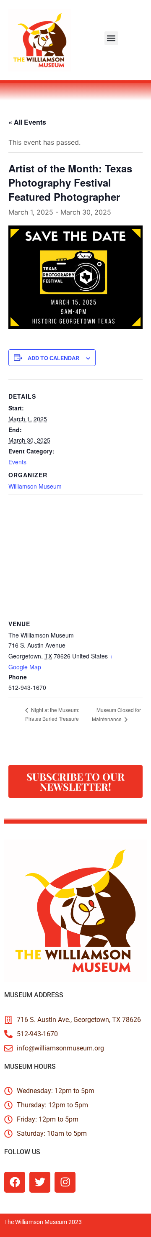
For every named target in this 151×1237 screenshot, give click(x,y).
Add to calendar (53, 358)
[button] (111, 38)
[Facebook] (14, 1182)
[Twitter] (39, 1182)
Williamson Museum (35, 486)
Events (17, 462)
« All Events (27, 122)
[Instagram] (65, 1182)
